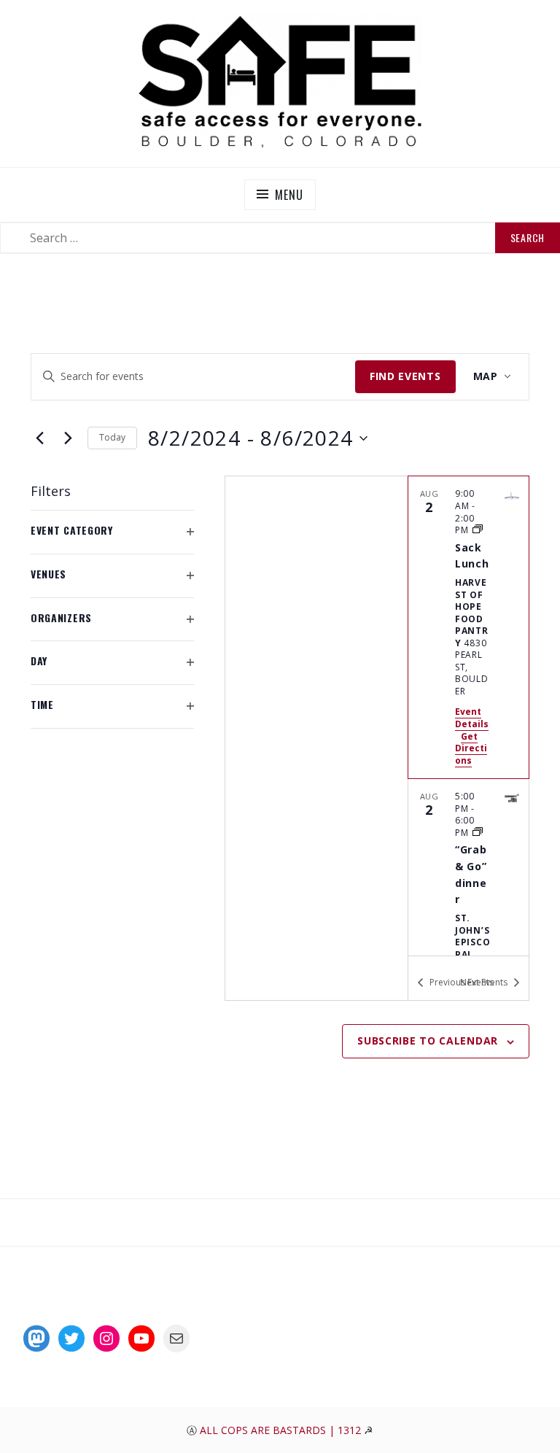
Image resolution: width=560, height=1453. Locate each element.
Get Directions (471, 748)
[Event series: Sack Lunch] (477, 530)
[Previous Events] (39, 438)
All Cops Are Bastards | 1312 (282, 1430)
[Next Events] (68, 438)
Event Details (472, 717)
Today (112, 437)
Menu (289, 195)
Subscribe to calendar (427, 1040)
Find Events (405, 376)
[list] (468, 716)
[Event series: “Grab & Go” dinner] (477, 832)
